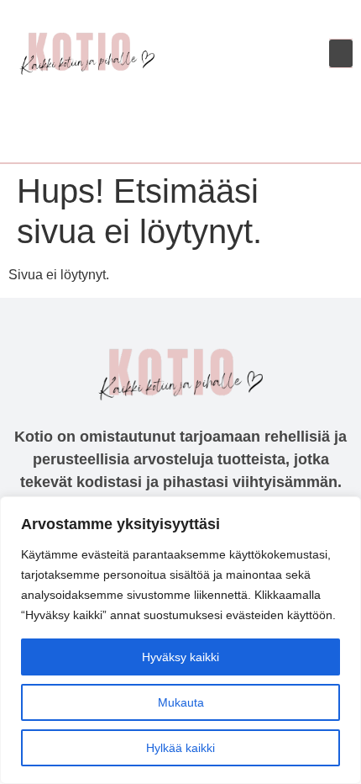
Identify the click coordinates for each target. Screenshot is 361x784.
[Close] (343, 511)
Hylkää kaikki (180, 748)
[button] (341, 53)
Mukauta (181, 702)
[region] (180, 640)
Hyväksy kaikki (180, 657)
